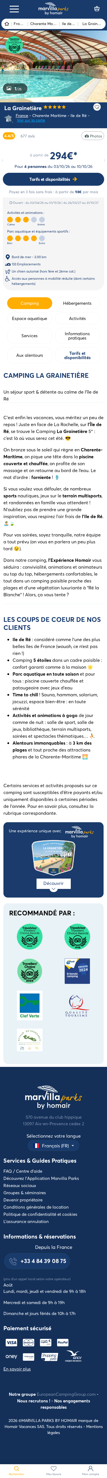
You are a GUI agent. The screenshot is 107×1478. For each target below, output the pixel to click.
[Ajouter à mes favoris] (97, 107)
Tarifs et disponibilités (49, 179)
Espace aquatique (29, 318)
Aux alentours (29, 355)
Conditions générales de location (36, 1207)
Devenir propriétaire (23, 1200)
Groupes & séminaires (24, 1192)
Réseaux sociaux (19, 1185)
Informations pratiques (77, 336)
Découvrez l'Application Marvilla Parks (41, 1178)
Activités (77, 318)
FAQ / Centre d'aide (22, 1171)
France (22, 115)
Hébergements (77, 303)
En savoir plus (17, 1369)
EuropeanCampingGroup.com (66, 1394)
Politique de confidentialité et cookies (40, 1214)
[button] (53, 1145)
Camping (30, 303)
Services (29, 335)
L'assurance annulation (26, 1221)
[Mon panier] (97, 8)
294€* (63, 155)
